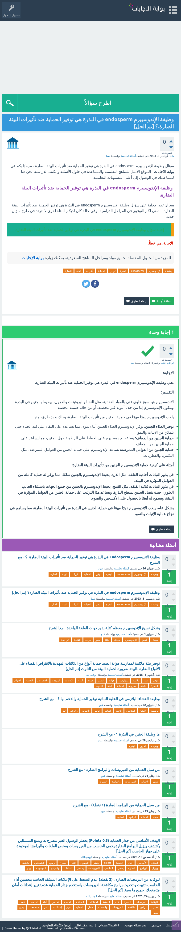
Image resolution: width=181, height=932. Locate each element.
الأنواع (17, 680)
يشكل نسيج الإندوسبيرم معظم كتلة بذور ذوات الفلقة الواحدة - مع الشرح (104, 628)
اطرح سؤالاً (98, 103)
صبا (93, 598)
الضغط (106, 902)
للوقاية (154, 902)
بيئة (146, 680)
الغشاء (143, 710)
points (107, 862)
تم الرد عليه (167, 362)
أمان (46, 907)
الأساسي (142, 862)
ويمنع (52, 862)
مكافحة (132, 907)
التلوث (99, 685)
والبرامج (116, 781)
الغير (73, 862)
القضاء (29, 680)
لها (64, 710)
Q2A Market (33, 928)
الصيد (101, 680)
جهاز (29, 868)
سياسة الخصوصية (135, 925)
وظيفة (168, 270)
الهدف (154, 862)
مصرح (62, 862)
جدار (130, 862)
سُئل (171, 156)
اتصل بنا (171, 925)
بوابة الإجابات (33, 257)
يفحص (80, 868)
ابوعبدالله (91, 674)
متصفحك (34, 907)
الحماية (101, 270)
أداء (45, 902)
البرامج (132, 817)
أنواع (80, 680)
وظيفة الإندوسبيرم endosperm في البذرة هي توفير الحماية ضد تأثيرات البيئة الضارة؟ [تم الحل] (86, 592)
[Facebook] (95, 284)
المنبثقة (80, 902)
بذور (97, 639)
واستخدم (102, 907)
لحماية (120, 685)
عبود (100, 568)
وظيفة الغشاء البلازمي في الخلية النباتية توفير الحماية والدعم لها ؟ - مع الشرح (99, 699)
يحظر (96, 862)
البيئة (78, 270)
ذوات (88, 639)
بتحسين (55, 902)
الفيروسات (130, 781)
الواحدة (65, 639)
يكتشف (25, 862)
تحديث (154, 907)
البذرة (123, 270)
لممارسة (123, 680)
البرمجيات (141, 902)
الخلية (118, 710)
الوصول (84, 862)
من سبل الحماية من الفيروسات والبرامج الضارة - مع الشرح (114, 769)
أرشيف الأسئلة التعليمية (56, 925)
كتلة (107, 639)
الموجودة (41, 868)
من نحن (156, 925)
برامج (143, 907)
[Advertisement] (90, 56)
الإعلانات (93, 902)
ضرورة (132, 685)
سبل (155, 781)
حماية (91, 680)
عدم (117, 902)
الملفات (68, 868)
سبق (155, 912)
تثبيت (22, 902)
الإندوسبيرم (154, 270)
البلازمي (130, 710)
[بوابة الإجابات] (146, 8)
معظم (117, 639)
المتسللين (39, 862)
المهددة (56, 680)
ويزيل (155, 868)
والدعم (74, 710)
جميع (22, 907)
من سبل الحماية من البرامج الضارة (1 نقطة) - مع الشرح (116, 805)
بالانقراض (42, 680)
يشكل (155, 639)
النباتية (107, 710)
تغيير (68, 907)
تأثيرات (89, 270)
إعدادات (57, 907)
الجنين (143, 746)
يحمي (120, 868)
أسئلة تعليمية (128, 156)
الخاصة (67, 902)
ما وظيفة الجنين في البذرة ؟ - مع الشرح (129, 734)
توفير (112, 270)
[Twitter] (86, 284)
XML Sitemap (84, 925)
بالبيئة (143, 685)
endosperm (137, 270)
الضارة (68, 270)
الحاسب (108, 868)
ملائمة (136, 680)
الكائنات (69, 680)
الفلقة (77, 639)
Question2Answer (74, 928)
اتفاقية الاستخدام (109, 925)
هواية (112, 680)
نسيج (144, 639)
